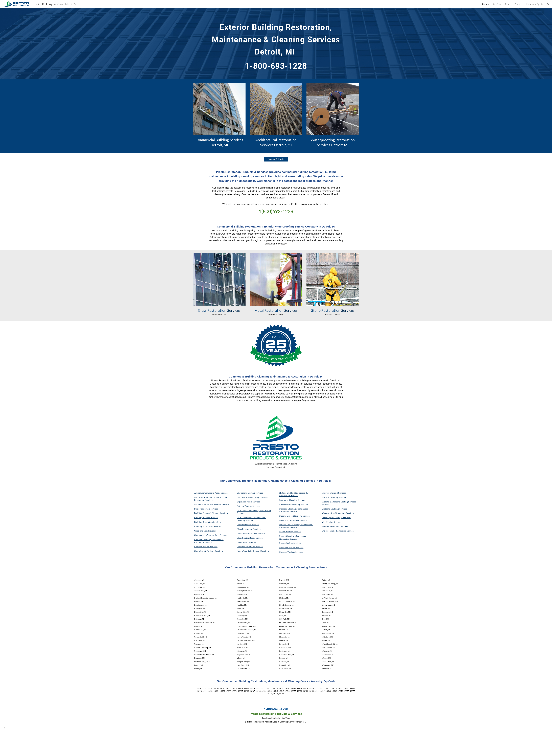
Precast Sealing (286, 543)
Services (301, 500)
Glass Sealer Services (246, 542)
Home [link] (485, 4)
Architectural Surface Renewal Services (212, 504)
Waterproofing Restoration (334, 513)
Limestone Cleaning (288, 500)
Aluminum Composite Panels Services (211, 493)
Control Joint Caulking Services (208, 551)
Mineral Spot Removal (289, 520)
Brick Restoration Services (206, 509)
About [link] (508, 4)
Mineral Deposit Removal (291, 516)
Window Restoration (331, 526)
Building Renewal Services (206, 517)
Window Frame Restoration (334, 531)
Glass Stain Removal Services (250, 546)
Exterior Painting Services (248, 506)
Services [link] (496, 4)
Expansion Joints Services (248, 502)
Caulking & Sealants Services (207, 526)
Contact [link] (518, 4)
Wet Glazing (328, 522)
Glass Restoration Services (248, 529)
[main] (276, 43)
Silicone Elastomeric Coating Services (339, 502)
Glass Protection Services (248, 524)
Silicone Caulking (330, 497)
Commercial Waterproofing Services (210, 535)
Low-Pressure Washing (289, 504)
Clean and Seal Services (205, 531)
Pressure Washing (330, 493)
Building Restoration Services (207, 522)
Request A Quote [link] (534, 4)
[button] (548, 4)
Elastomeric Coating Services (250, 493)
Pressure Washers (287, 552)
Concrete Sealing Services (205, 546)
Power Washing (286, 532)
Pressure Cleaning (287, 547)
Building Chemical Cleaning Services (211, 513)
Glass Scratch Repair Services (250, 538)
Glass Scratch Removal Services (251, 533)
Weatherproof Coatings (332, 517)
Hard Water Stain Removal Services (253, 551)
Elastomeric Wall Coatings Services (252, 497)
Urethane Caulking (330, 509)
